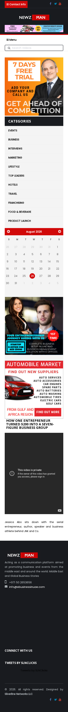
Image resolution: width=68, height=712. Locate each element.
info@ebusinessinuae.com (10, 587)
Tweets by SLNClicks (34, 670)
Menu (13, 40)
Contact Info (17, 4)
